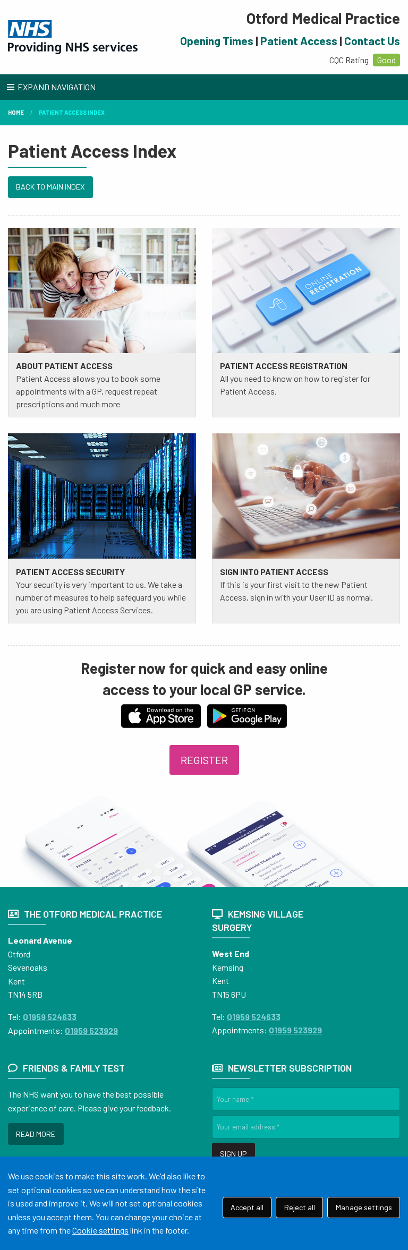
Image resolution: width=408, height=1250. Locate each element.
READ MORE (35, 1133)
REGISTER (204, 760)
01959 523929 (91, 1030)
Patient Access (298, 40)
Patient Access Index (72, 112)
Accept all (247, 1207)
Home (16, 112)
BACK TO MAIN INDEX (50, 186)
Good (386, 60)
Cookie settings (100, 1230)
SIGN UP (233, 1153)
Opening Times (216, 40)
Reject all (299, 1207)
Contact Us (372, 40)
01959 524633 (49, 1017)
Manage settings (364, 1207)
